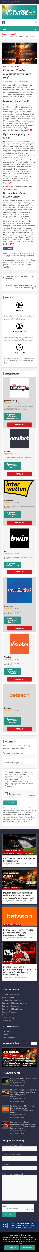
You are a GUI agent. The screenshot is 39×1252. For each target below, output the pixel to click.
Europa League (9, 853)
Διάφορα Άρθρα (11, 1043)
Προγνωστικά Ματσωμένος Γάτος (14, 1003)
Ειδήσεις (7, 887)
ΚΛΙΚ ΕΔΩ (7, 187)
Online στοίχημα (8, 997)
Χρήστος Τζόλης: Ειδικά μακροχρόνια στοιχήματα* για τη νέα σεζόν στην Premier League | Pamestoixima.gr (23, 1125)
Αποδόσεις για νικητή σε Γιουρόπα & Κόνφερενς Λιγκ (23, 1079)
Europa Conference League (13, 850)
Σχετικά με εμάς (8, 1018)
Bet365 (6, 1034)
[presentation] (32, 1043)
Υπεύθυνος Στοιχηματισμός (12, 1000)
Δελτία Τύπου (8, 924)
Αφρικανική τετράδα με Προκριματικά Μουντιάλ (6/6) (19, 277)
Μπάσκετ (6, 67)
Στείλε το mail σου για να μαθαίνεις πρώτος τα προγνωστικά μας (16, 747)
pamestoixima (9, 1037)
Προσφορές (15, 887)
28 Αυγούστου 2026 (10, 864)
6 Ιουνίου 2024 (8, 81)
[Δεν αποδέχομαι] (36, 1242)
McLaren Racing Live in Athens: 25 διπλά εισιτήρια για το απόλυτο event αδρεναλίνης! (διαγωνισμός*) (18, 895)
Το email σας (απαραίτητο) (13, 763)
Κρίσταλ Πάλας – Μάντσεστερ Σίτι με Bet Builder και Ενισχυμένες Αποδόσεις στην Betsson (18, 932)
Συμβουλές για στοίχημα (11, 994)
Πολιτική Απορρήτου (23, 821)
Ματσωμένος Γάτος (22, 81)
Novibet (7, 1031)
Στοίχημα (15, 67)
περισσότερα (27, 1248)
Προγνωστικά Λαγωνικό (11, 1006)
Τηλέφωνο (5, 1164)
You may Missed (11, 831)
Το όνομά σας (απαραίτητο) (13, 753)
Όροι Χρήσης (6, 1015)
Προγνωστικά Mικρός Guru (12, 1009)
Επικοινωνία (6, 1021)
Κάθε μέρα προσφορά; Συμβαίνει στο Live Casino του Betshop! (20, 287)
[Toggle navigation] (4, 28)
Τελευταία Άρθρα (11, 1073)
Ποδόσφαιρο (20, 853)
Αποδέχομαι (12, 1248)
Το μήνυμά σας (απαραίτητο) (12, 1174)
